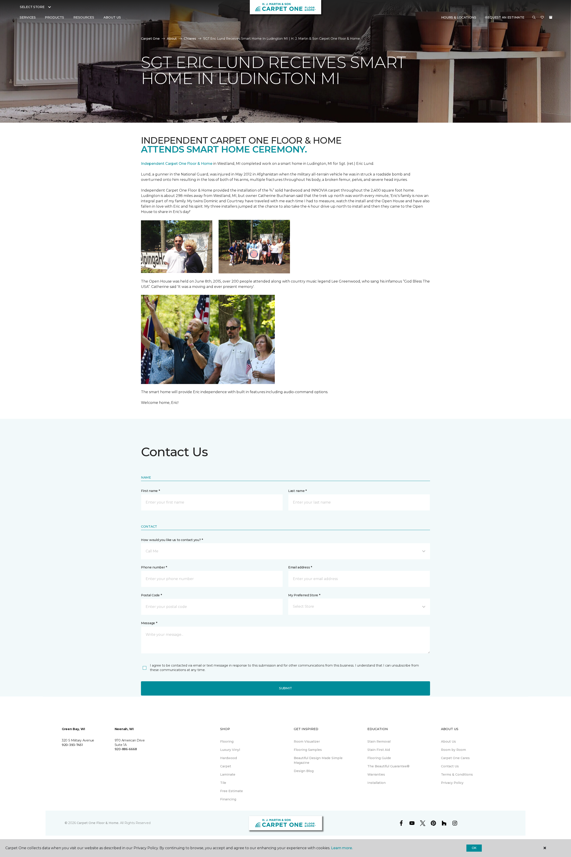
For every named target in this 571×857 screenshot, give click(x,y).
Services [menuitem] (28, 17)
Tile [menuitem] (223, 783)
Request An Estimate (504, 17)
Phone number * (154, 567)
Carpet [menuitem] (225, 766)
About (172, 39)
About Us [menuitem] (448, 741)
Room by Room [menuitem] (453, 750)
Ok (474, 848)
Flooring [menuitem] (227, 741)
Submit (285, 688)
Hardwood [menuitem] (228, 758)
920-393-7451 (72, 745)
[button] (534, 18)
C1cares (190, 39)
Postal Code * (151, 595)
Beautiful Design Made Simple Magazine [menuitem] (318, 760)
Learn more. (342, 848)
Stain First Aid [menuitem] (378, 750)
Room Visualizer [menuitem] (307, 741)
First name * (150, 490)
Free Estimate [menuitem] (231, 791)
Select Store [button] (32, 7)
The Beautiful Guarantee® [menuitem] (388, 766)
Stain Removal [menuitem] (379, 741)
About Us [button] (112, 17)
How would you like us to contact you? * (172, 539)
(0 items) (550, 17)
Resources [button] (83, 17)
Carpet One (150, 39)
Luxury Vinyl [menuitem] (230, 750)
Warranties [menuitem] (376, 774)
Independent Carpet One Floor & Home (176, 163)
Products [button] (54, 17)
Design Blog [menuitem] (304, 771)
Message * (149, 623)
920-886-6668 (126, 749)
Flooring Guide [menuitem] (379, 758)
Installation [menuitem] (376, 783)
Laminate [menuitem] (227, 774)
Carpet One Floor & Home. (98, 823)
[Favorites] (542, 18)
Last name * (297, 490)
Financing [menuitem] (228, 799)
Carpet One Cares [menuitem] (455, 758)
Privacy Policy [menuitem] (452, 783)
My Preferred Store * (304, 595)
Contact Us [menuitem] (450, 766)
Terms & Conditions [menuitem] (457, 774)
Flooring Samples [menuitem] (308, 750)
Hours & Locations (458, 17)
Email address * (300, 567)
